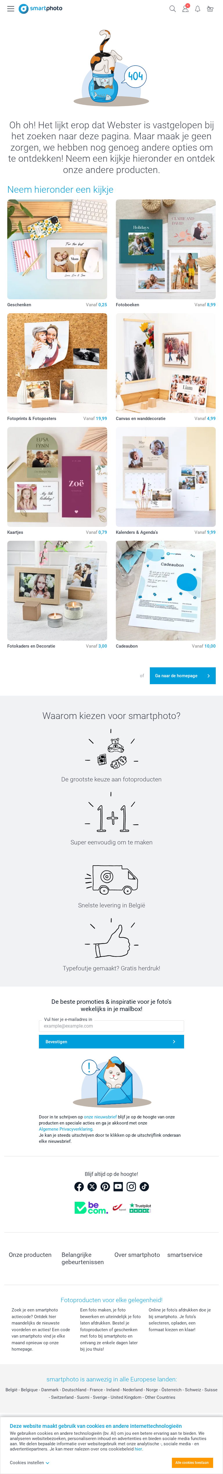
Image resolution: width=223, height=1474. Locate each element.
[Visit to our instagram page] (131, 1187)
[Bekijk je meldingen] (198, 8)
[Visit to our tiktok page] (144, 1187)
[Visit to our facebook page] (79, 1187)
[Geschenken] (57, 249)
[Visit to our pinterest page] (105, 1187)
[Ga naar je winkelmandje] (210, 8)
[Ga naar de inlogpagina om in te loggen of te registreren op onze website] (185, 8)
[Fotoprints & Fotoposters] (57, 363)
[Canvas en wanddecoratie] (166, 363)
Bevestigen (56, 1041)
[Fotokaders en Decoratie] (57, 591)
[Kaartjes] (57, 477)
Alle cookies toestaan (192, 1463)
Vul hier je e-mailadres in (68, 1019)
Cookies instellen (27, 1462)
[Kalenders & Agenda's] (166, 477)
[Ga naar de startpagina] (40, 9)
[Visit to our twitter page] (92, 1187)
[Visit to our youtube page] (118, 1187)
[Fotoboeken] (166, 249)
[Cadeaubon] (166, 591)
